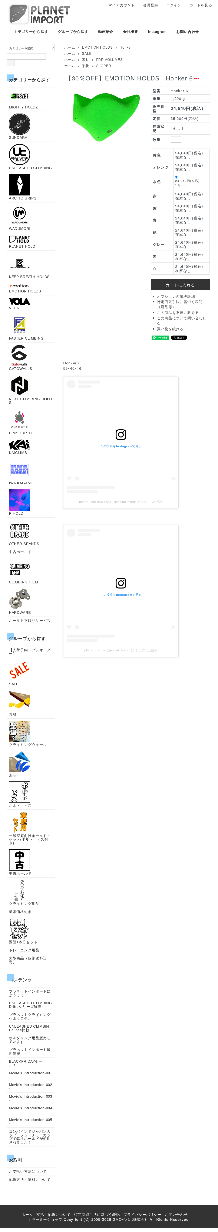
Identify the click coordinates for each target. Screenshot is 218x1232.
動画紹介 (105, 32)
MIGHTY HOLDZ (23, 107)
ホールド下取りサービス (30, 620)
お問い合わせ (187, 32)
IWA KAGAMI (20, 483)
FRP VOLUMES (109, 60)
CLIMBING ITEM (23, 582)
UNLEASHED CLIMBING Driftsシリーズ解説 (31, 1005)
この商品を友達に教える (178, 313)
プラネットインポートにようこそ (30, 993)
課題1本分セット (23, 942)
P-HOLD (16, 513)
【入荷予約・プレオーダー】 (30, 652)
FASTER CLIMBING (26, 338)
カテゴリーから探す (31, 32)
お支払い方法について (28, 1171)
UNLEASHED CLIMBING (30, 168)
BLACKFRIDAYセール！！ (26, 1063)
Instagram (157, 32)
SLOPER (103, 66)
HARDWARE (20, 612)
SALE (87, 53)
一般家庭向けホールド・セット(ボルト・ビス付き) (30, 839)
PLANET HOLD (22, 246)
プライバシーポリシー (142, 1215)
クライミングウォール (28, 745)
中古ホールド (20, 552)
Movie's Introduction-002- (30, 1086)
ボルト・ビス (20, 805)
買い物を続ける (170, 329)
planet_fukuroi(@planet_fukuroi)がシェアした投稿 (120, 650)
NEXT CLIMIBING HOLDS (30, 401)
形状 (85, 66)
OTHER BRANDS (24, 544)
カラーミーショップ (45, 1220)
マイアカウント (121, 5)
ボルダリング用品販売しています (30, 1040)
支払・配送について (53, 1215)
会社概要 (130, 32)
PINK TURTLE (21, 433)
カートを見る (200, 5)
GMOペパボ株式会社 (130, 1220)
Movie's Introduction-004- (30, 1110)
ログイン (173, 5)
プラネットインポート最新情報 (30, 1051)
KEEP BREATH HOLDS (29, 277)
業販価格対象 (20, 912)
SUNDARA (18, 137)
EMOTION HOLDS (97, 47)
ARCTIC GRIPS (22, 198)
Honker (126, 47)
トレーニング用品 (24, 950)
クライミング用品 (24, 904)
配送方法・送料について (30, 1179)
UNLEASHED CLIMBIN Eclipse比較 (29, 1028)
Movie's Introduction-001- (30, 1075)
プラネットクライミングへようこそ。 (30, 1016)
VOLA (14, 308)
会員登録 (150, 5)
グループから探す (73, 32)
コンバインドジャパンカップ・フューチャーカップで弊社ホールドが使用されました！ (30, 1137)
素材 (85, 60)
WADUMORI (19, 228)
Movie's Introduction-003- (30, 1098)
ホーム (69, 47)
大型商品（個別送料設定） (28, 960)
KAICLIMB (18, 453)
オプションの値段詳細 (176, 297)
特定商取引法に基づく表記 (97, 1215)
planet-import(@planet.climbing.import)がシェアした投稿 (120, 501)
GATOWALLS (20, 369)
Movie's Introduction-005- (30, 1121)
